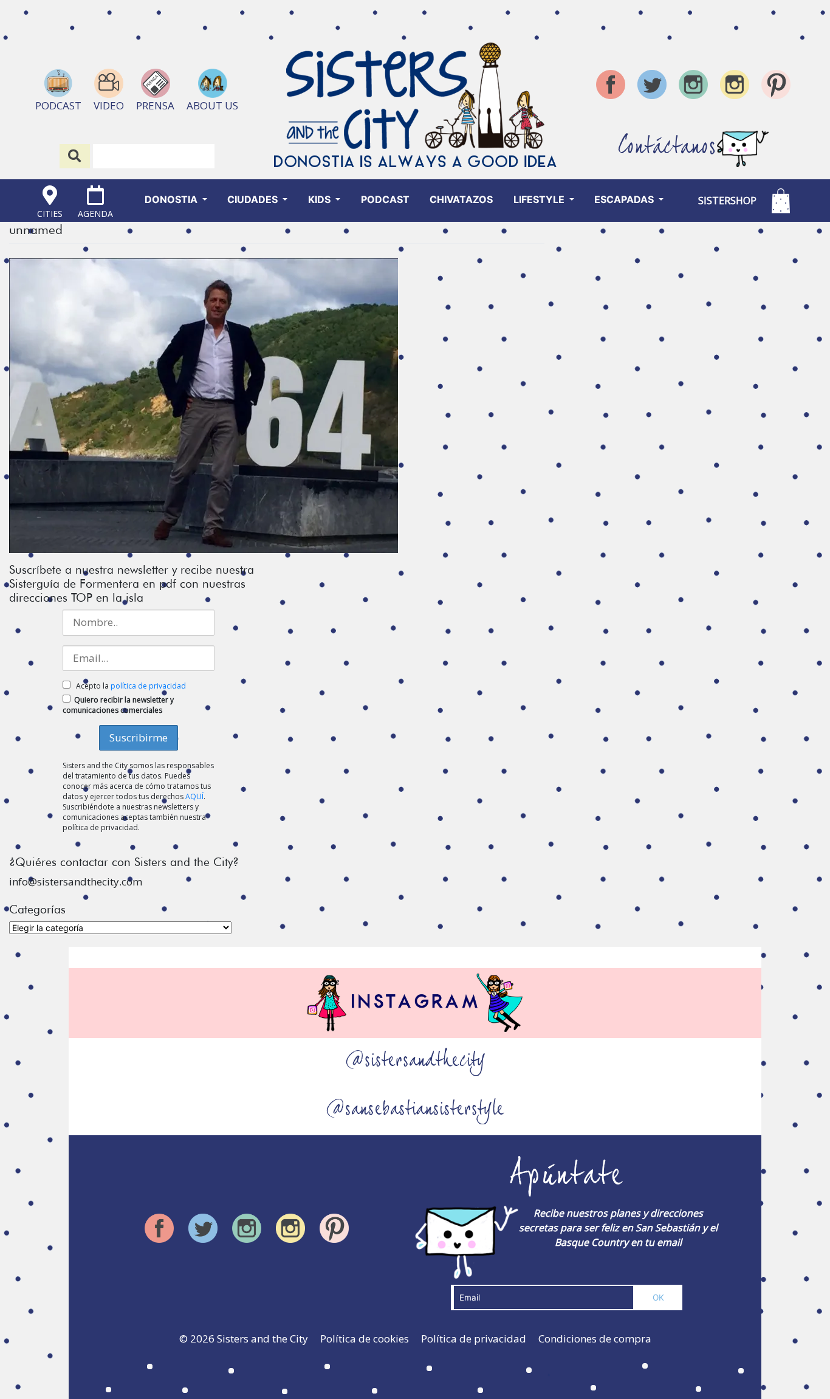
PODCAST (385, 199)
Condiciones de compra (594, 1339)
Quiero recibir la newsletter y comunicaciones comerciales (118, 705)
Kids (320, 199)
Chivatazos (461, 199)
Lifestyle (540, 199)
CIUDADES (253, 199)
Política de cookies (364, 1339)
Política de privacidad (473, 1339)
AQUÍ (194, 796)
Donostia (172, 199)
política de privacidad (148, 686)
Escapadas (625, 199)
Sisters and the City (262, 1339)
